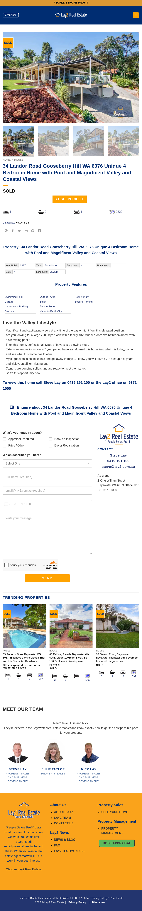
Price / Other (16, 445)
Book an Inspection (67, 439)
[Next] (132, 77)
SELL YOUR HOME (114, 812)
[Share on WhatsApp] (6, 231)
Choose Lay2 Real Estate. (24, 869)
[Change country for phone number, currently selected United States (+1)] (7, 504)
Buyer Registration (66, 445)
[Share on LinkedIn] (39, 231)
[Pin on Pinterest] (33, 231)
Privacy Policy (77, 902)
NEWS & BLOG (64, 839)
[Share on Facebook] (13, 231)
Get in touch (71, 199)
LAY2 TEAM (62, 817)
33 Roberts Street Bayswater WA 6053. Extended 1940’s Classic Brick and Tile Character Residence (24, 658)
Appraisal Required (21, 439)
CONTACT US (64, 823)
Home (7, 159)
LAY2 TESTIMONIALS (69, 851)
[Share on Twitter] (19, 231)
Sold (26, 222)
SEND (47, 578)
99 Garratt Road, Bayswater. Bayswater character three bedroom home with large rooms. (117, 658)
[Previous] (10, 77)
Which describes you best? (22, 455)
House (18, 159)
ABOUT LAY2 (63, 812)
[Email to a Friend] (26, 231)
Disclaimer (98, 902)
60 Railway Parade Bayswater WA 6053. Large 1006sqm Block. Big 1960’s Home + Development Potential (69, 659)
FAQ (57, 845)
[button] (136, 15)
